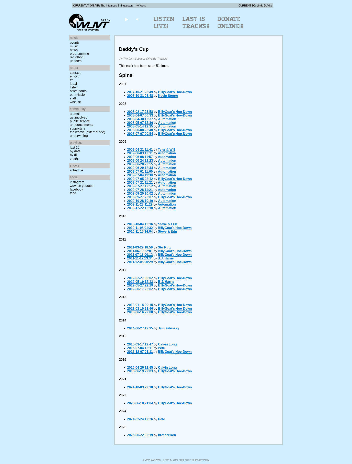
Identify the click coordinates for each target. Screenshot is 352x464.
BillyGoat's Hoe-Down (175, 92)
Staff (73, 98)
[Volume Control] (138, 19)
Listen (74, 87)
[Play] (126, 19)
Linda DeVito (264, 5)
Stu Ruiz (164, 247)
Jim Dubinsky (168, 328)
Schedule (76, 170)
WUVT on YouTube (82, 185)
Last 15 (74, 147)
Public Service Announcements (81, 122)
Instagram (77, 182)
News (74, 50)
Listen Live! (164, 22)
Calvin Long (167, 344)
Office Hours (78, 91)
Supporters (77, 128)
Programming (79, 53)
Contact (75, 72)
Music (74, 46)
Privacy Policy (202, 460)
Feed (73, 193)
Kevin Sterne (168, 95)
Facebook (76, 189)
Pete (161, 348)
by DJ (73, 155)
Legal (73, 83)
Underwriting (79, 135)
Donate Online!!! (230, 22)
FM (71, 80)
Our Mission (78, 94)
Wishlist (75, 102)
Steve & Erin (167, 224)
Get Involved (78, 117)
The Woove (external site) (87, 132)
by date (75, 151)
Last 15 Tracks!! (196, 22)
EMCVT (74, 76)
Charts (74, 158)
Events (74, 42)
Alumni (75, 113)
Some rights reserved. (184, 460)
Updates (75, 61)
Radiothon (77, 57)
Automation (167, 119)
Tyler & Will (166, 149)
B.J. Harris (166, 258)
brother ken (167, 435)
